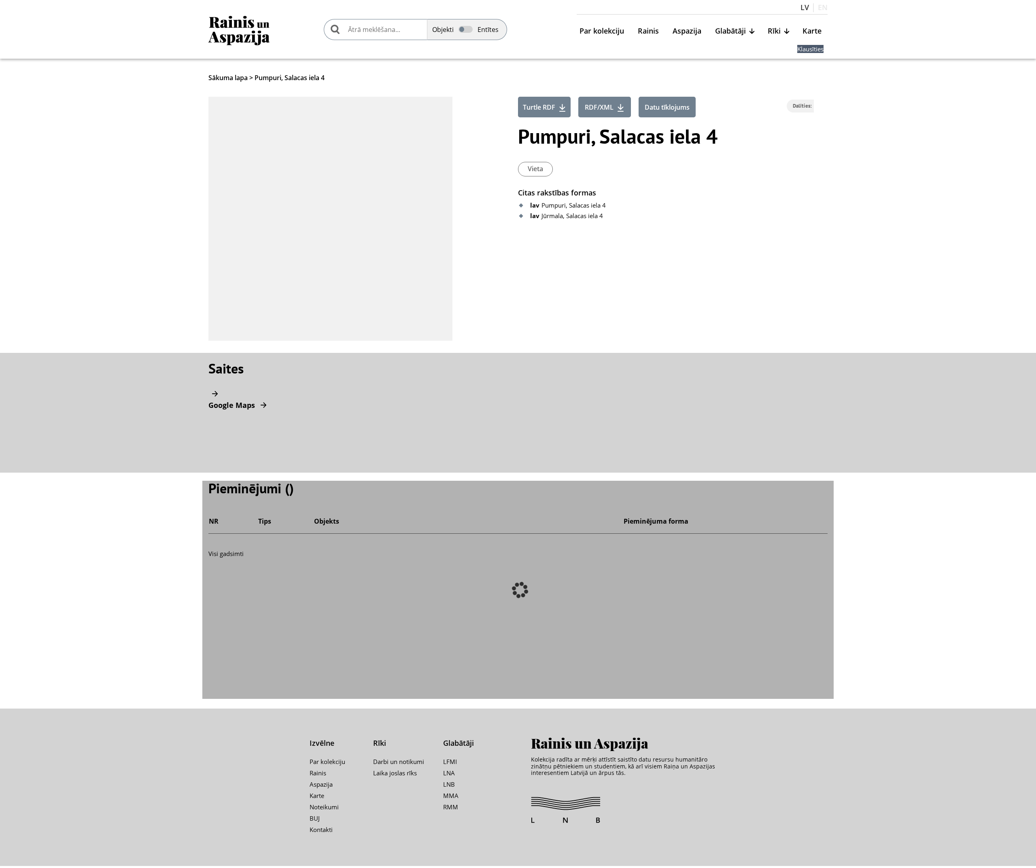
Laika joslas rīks (395, 773)
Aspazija (687, 31)
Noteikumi (324, 807)
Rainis (648, 31)
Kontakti (321, 830)
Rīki (774, 31)
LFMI (450, 762)
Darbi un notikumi (398, 762)
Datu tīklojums (667, 107)
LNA (449, 773)
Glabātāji (730, 31)
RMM (450, 807)
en (823, 7)
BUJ (315, 818)
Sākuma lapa (228, 77)
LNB (449, 784)
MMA (451, 796)
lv (804, 7)
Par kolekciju (602, 31)
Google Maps (232, 405)
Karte (812, 31)
